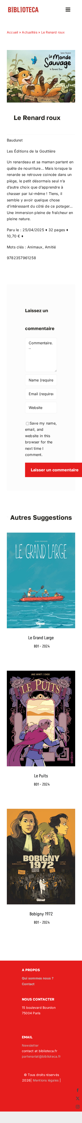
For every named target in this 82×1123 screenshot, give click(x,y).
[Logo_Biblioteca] (23, 8)
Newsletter (30, 1045)
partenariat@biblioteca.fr (41, 1056)
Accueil (12, 32)
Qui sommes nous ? (38, 978)
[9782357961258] (41, 52)
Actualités (29, 32)
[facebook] (77, 1090)
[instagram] (77, 1107)
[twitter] (77, 1098)
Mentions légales (46, 1080)
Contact (28, 984)
